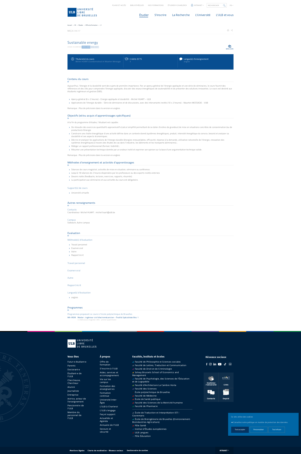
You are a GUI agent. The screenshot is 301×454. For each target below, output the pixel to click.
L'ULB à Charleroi (109, 406)
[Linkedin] (214, 364)
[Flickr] (230, 364)
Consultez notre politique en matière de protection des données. (260, 422)
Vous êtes (73, 356)
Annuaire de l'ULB (109, 425)
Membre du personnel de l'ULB (74, 415)
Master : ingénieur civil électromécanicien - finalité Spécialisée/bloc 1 (108, 318)
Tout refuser (276, 430)
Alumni (71, 387)
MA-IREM (71, 318)
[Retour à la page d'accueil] (85, 12)
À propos (105, 356)
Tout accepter (240, 430)
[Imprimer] (228, 30)
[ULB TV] (220, 364)
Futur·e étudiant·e (76, 361)
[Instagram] (210, 364)
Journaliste (73, 391)
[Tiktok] (225, 364)
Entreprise (72, 394)
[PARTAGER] (232, 30)
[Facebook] (206, 364)
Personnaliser (258, 430)
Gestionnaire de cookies (137, 450)
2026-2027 (94, 47)
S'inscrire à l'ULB (109, 368)
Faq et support (107, 414)
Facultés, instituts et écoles (148, 356)
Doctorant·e (73, 369)
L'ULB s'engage (107, 410)
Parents (71, 365)
